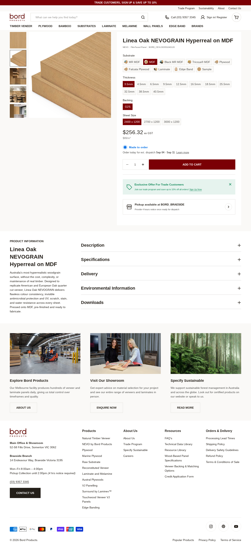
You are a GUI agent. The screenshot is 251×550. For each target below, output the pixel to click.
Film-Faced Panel (138, 47)
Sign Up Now (195, 189)
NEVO (125, 47)
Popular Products (183, 540)
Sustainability (206, 8)
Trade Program (186, 8)
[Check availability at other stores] (228, 206)
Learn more (182, 152)
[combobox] (89, 17)
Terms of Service (230, 540)
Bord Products (28, 540)
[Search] (143, 17)
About (221, 8)
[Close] (230, 184)
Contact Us (234, 8)
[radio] (132, 62)
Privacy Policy (207, 540)
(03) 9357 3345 (19, 481)
